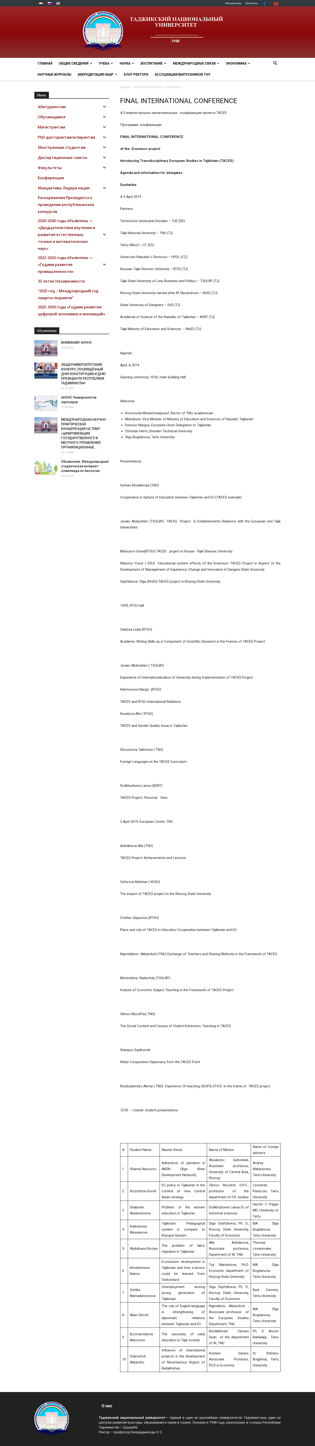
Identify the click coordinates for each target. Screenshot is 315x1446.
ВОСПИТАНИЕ (152, 63)
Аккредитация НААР (95, 74)
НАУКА (125, 63)
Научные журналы (54, 74)
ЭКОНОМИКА (236, 63)
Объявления (233, 3)
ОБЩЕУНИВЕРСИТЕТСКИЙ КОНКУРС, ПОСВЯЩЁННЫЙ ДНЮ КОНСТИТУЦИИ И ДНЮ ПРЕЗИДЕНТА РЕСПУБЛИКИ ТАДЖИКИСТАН (83, 374)
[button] (275, 64)
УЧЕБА (104, 63)
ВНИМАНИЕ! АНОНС (76, 342)
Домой (125, 87)
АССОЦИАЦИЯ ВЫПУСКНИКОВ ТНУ (182, 74)
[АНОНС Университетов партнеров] (45, 403)
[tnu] (157, 32)
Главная (45, 63)
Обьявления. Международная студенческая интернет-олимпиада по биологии (85, 466)
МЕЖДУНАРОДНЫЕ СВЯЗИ (194, 63)
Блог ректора (136, 74)
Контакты (252, 3)
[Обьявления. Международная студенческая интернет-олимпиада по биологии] (45, 467)
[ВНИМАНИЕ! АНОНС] (45, 348)
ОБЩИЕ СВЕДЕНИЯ (74, 63)
